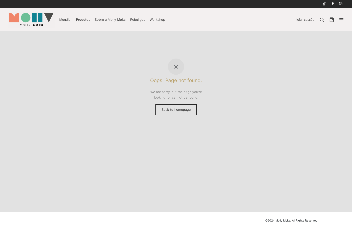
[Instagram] (341, 4)
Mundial (65, 19)
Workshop (157, 19)
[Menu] (341, 19)
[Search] (321, 19)
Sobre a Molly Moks (110, 19)
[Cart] (331, 19)
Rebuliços (137, 19)
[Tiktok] (324, 4)
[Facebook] (333, 4)
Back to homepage (176, 110)
